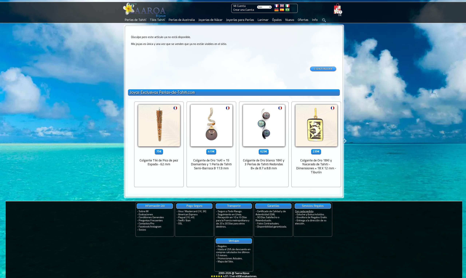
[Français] (277, 6)
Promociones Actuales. (230, 258)
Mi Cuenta (239, 6)
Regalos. (222, 246)
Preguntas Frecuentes (151, 220)
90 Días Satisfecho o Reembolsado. (267, 219)
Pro (152, 223)
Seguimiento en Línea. (230, 214)
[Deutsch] (277, 10)
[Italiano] (287, 6)
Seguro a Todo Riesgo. (230, 211)
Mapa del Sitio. (226, 261)
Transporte (234, 206)
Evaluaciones (146, 214)
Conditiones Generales (151, 217)
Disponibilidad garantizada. (272, 226)
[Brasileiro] (287, 10)
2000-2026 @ (234, 275)
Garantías (273, 206)
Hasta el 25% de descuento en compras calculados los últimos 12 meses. (233, 252)
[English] (282, 6)
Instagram (156, 226)
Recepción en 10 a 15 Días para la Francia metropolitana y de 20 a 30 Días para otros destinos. (232, 222)
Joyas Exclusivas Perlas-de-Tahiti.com (162, 92)
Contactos (144, 223)
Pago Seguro (194, 206)
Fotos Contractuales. (268, 223)
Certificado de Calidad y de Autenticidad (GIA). (271, 213)
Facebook (144, 226)
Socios (142, 230)
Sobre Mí (144, 211)
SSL (180, 223)
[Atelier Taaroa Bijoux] (145, 17)
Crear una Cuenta (243, 10)
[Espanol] (282, 10)
